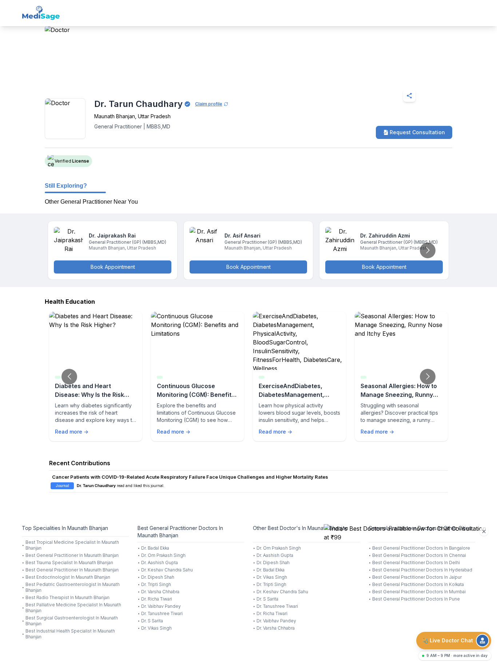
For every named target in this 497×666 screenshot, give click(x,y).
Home (76, 78)
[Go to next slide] (428, 250)
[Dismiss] (484, 531)
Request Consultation (417, 132)
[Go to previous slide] (69, 376)
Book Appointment (113, 267)
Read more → (71, 431)
